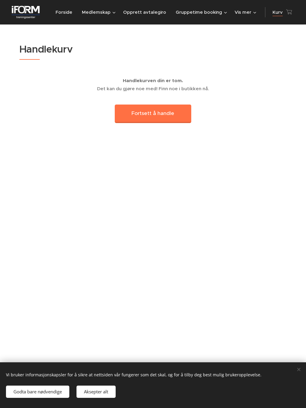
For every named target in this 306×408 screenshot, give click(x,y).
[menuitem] (65, 12)
